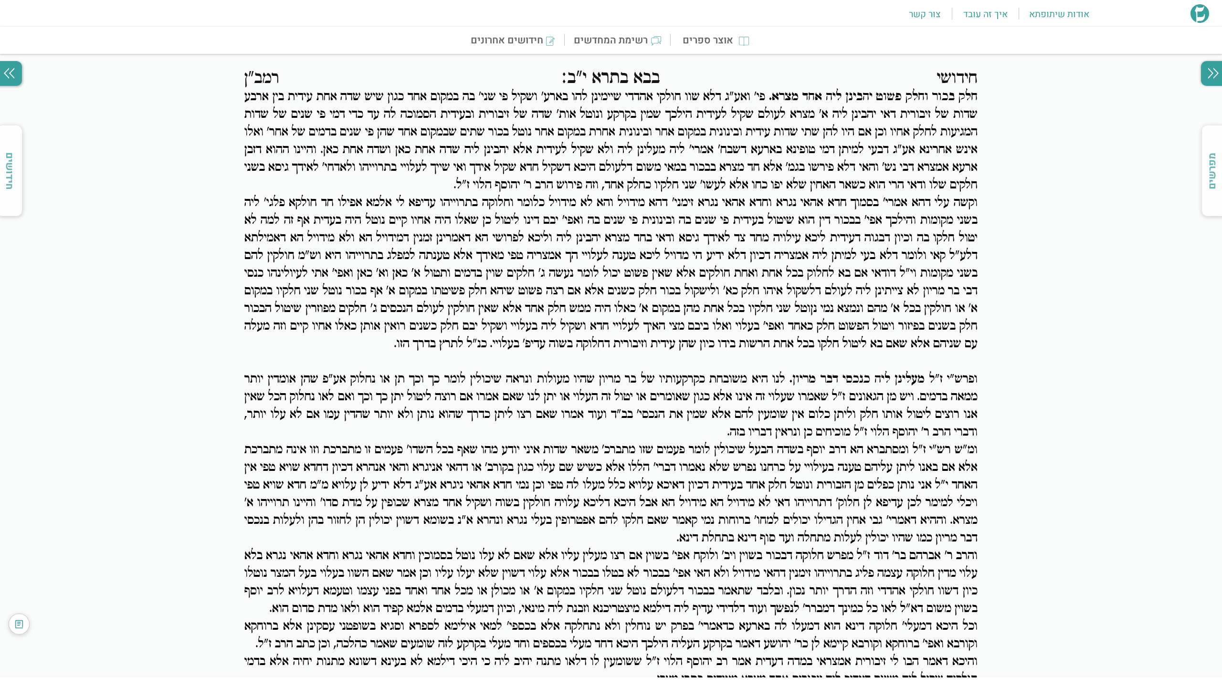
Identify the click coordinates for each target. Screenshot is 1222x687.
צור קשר (924, 14)
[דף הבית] (1199, 20)
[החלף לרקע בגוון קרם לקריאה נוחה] (19, 624)
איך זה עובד (985, 14)
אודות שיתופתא (1059, 14)
